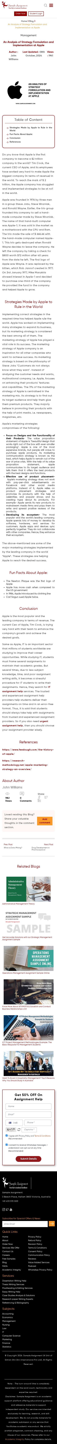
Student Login (36, 14)
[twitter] (7, 1209)
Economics (7, 1317)
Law (4, 1328)
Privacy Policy (34, 1237)
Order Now (20, 14)
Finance (6, 1343)
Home (5, 1237)
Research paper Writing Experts (17, 1299)
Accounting (8, 1314)
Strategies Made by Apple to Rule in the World (31, 129)
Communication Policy (39, 1255)
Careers (6, 1255)
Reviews (32, 1259)
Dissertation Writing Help (14, 1281)
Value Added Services (38, 1262)
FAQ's (4, 1266)
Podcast (32, 1266)
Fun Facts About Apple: (21, 134)
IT (3, 1332)
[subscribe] (52, 1223)
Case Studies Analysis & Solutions (18, 1295)
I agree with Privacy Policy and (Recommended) (29, 1137)
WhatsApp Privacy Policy (40, 1270)
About (5, 1240)
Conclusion (15, 138)
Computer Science (11, 1336)
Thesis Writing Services (13, 1284)
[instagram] (3, 1209)
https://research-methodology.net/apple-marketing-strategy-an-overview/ (25, 765)
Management (9, 1321)
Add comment (44, 821)
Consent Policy (35, 1251)
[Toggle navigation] (51, 5)
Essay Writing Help (11, 1292)
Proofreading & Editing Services (17, 1288)
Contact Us (7, 1251)
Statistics (6, 1347)
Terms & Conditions (42, 1136)
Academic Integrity (11, 1270)
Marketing (7, 1339)
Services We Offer (10, 1248)
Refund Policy (34, 1240)
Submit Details (28, 1159)
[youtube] (11, 1209)
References (15, 142)
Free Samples (8, 1259)
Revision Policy (35, 1244)
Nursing (6, 1325)
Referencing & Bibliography (15, 1303)
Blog (4, 1262)
